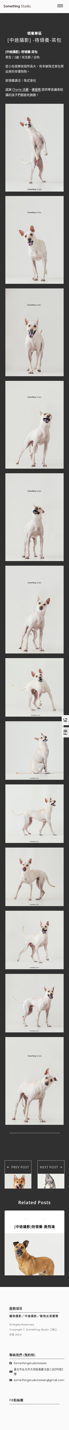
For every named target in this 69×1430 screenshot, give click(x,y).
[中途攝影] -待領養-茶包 (34, 40)
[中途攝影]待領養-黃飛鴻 (34, 1226)
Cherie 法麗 (20, 89)
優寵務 (36, 89)
